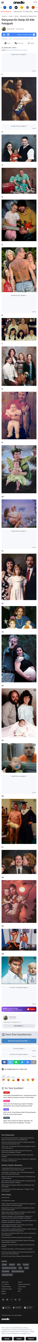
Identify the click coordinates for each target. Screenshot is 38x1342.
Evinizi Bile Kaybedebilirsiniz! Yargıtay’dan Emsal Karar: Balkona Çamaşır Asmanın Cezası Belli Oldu (19, 1096)
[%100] (16, 7)
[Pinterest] (19, 1299)
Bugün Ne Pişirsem (17, 1271)
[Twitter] (11, 1299)
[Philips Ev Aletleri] (5, 7)
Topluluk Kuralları (7, 1289)
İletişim (4, 1293)
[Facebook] (7, 1299)
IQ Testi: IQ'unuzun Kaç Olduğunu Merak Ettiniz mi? (17, 1256)
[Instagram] (3, 1299)
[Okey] (10, 7)
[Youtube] (15, 1299)
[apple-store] (7, 1307)
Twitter (4, 1264)
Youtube (25, 1264)
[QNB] (22, 7)
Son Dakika (5, 1271)
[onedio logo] (18, 1319)
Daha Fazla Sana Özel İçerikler (18, 1041)
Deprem (12, 1264)
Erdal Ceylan (15, 29)
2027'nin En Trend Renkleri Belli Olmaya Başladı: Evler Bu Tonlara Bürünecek (19, 1113)
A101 (20, 1268)
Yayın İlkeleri (22, 1286)
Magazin (6, 1101)
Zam (19, 1264)
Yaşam (11, 16)
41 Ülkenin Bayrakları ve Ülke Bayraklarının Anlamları (17, 1249)
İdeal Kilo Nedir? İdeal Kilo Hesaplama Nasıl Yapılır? (17, 1237)
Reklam (4, 1291)
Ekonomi (6, 1118)
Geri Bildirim (5, 1284)
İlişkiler (16, 16)
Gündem (6, 1092)
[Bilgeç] (33, 7)
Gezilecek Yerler (7, 1274)
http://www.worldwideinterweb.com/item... (17, 50)
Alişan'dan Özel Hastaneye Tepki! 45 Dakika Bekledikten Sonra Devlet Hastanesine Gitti (18, 1105)
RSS (19, 1291)
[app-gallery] (28, 1307)
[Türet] (27, 7)
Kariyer (20, 1282)
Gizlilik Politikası (6, 1286)
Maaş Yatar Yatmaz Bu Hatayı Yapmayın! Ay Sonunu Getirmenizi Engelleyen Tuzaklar (18, 1122)
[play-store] (17, 1307)
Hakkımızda (5, 1282)
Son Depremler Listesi (8, 1200)
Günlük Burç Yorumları (9, 1268)
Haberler (4, 16)
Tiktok (26, 1268)
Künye (20, 1289)
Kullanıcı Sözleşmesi (24, 1284)
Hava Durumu (6, 1197)
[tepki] (4, 1080)
